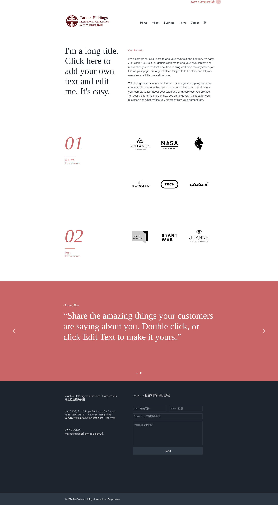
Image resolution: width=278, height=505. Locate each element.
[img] (140, 144)
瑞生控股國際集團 (75, 399)
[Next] (264, 331)
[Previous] (14, 331)
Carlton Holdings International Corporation (91, 396)
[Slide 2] (140, 373)
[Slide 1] (137, 373)
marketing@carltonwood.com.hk (84, 433)
